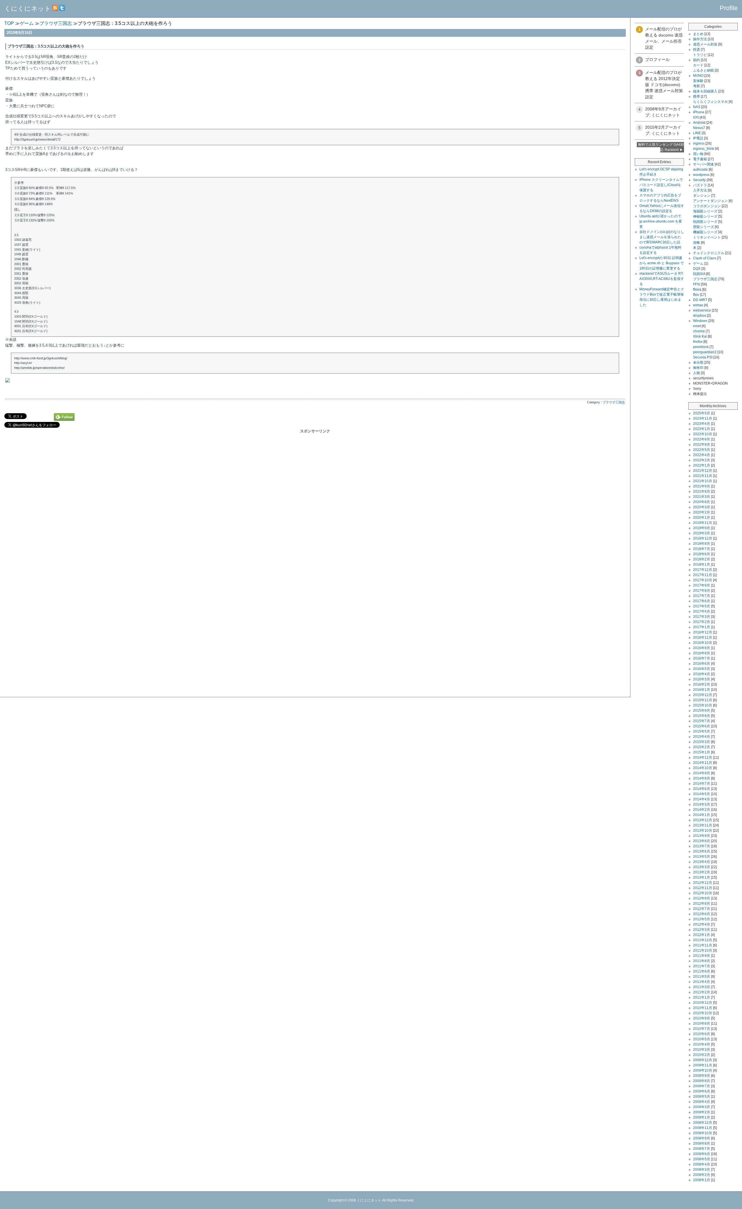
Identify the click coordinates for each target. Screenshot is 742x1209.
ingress (699, 143)
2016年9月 (701, 648)
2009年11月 (702, 1065)
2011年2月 (701, 992)
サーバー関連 (703, 164)
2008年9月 (701, 1138)
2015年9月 (701, 711)
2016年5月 (701, 669)
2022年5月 (701, 450)
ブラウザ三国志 (614, 402)
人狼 (696, 373)
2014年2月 (701, 810)
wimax (698, 305)
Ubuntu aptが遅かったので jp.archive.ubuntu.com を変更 (660, 221)
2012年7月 (701, 909)
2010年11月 (702, 1008)
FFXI (696, 284)
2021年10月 (702, 481)
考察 (696, 86)
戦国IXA (699, 274)
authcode (700, 169)
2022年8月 (701, 445)
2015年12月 (702, 695)
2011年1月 (701, 997)
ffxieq (697, 289)
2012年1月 (701, 935)
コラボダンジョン (707, 206)
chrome (699, 331)
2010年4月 (701, 1044)
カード (698, 65)
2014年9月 (701, 773)
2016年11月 (702, 638)
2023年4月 (701, 424)
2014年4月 (701, 799)
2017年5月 (701, 606)
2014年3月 (701, 804)
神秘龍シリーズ (705, 216)
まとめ (698, 34)
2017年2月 (701, 622)
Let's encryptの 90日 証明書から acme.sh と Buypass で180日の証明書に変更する (661, 263)
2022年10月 (702, 434)
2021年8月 (701, 491)
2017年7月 (701, 596)
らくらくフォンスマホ (710, 102)
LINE (697, 133)
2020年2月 (701, 512)
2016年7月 (701, 658)
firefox (698, 342)
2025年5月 (701, 413)
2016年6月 (701, 664)
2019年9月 (701, 528)
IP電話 (698, 138)
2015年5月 (701, 731)
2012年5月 (701, 919)
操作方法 (700, 39)
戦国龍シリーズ (705, 222)
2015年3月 (701, 742)
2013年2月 (701, 872)
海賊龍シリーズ (705, 211)
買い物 (698, 154)
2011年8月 (701, 961)
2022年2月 (701, 460)
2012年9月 (701, 898)
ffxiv (696, 295)
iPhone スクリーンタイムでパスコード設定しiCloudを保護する (661, 185)
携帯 (696, 96)
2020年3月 (701, 507)
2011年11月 (702, 945)
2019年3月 (701, 533)
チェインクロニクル (708, 253)
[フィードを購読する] (55, 8)
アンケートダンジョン (710, 201)
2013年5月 (701, 857)
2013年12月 (702, 820)
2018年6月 (701, 554)
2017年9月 (701, 585)
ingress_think (703, 149)
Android (699, 123)
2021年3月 (701, 497)
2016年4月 (701, 674)
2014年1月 (701, 815)
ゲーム (698, 263)
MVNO (698, 76)
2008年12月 (702, 1123)
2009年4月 (701, 1102)
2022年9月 (701, 439)
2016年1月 (701, 690)
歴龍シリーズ (703, 227)
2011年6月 (701, 971)
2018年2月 (701, 559)
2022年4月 (701, 455)
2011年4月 (701, 982)
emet (697, 326)
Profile (729, 8)
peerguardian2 (704, 352)
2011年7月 (701, 966)
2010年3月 (701, 1050)
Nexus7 (699, 128)
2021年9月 (701, 486)
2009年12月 (702, 1060)
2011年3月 (701, 987)
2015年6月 (701, 726)
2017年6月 (701, 601)
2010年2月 (701, 1055)
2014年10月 (702, 768)
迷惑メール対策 (705, 44)
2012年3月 (701, 930)
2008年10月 (702, 1133)
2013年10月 (702, 831)
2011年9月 (701, 956)
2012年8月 (701, 904)
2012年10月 (702, 893)
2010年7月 (701, 1029)
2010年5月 (701, 1039)
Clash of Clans (704, 258)
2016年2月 (701, 684)
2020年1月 (701, 518)
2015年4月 (701, 737)
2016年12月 (702, 632)
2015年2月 (701, 747)
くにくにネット (27, 8)
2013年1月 (701, 877)
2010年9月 (701, 1018)
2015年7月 (701, 721)
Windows (700, 321)
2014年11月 (702, 763)
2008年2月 (701, 1175)
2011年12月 (702, 940)
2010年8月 (701, 1024)
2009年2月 (701, 1112)
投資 (696, 50)
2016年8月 (701, 653)
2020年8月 (701, 502)
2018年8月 (701, 544)
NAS (696, 107)
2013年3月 (701, 867)
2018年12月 (702, 538)
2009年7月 (701, 1086)
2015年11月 (702, 700)
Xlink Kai (700, 336)
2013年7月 (701, 846)
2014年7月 (701, 784)
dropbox (699, 316)
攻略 (696, 243)
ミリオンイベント (707, 237)
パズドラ (700, 185)
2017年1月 (701, 627)
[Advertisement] (315, 474)
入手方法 (700, 190)
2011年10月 (702, 950)
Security (699, 180)
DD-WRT (700, 300)
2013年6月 (701, 851)
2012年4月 (701, 924)
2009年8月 (701, 1081)
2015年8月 (701, 716)
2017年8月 (701, 591)
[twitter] (62, 8)
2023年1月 (701, 429)
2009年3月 (701, 1107)
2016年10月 (702, 643)
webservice (702, 310)
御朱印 (698, 368)
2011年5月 (701, 977)
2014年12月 (702, 757)
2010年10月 (702, 1013)
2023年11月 (702, 418)
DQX (697, 269)
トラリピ (700, 55)
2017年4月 (701, 611)
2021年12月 (702, 471)
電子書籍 (700, 159)
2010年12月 (702, 1003)
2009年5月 (701, 1097)
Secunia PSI (702, 357)
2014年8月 (701, 778)
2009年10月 (702, 1070)
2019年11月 (702, 523)
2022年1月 (701, 465)
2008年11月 (702, 1128)
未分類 (698, 362)
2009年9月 (701, 1076)
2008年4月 (701, 1164)
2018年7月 (701, 549)
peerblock (701, 347)
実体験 (698, 81)
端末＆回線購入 (705, 91)
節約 (696, 60)
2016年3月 (701, 679)
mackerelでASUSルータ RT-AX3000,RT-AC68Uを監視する (661, 279)
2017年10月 (702, 580)
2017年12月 (702, 570)
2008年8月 (701, 1143)
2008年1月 (701, 1180)
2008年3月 (701, 1170)
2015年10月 (702, 705)
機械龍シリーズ (705, 232)
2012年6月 (701, 914)
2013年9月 (701, 836)
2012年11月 (702, 888)
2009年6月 (701, 1091)
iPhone (698, 112)
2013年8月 (701, 841)
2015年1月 (701, 752)
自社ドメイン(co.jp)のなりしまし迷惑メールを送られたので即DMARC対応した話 (661, 237)
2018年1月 (701, 564)
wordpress (701, 175)
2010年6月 (701, 1034)
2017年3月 (701, 617)
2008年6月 (701, 1154)
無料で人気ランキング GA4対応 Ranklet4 (661, 147)
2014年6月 (701, 789)
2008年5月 (701, 1159)
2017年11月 (702, 575)
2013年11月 (702, 825)
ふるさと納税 (703, 70)
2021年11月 (702, 476)
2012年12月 (702, 883)
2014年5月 (701, 794)
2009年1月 (701, 1117)
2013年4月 (701, 862)
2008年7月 (701, 1149)
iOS (696, 117)
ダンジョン (701, 196)
